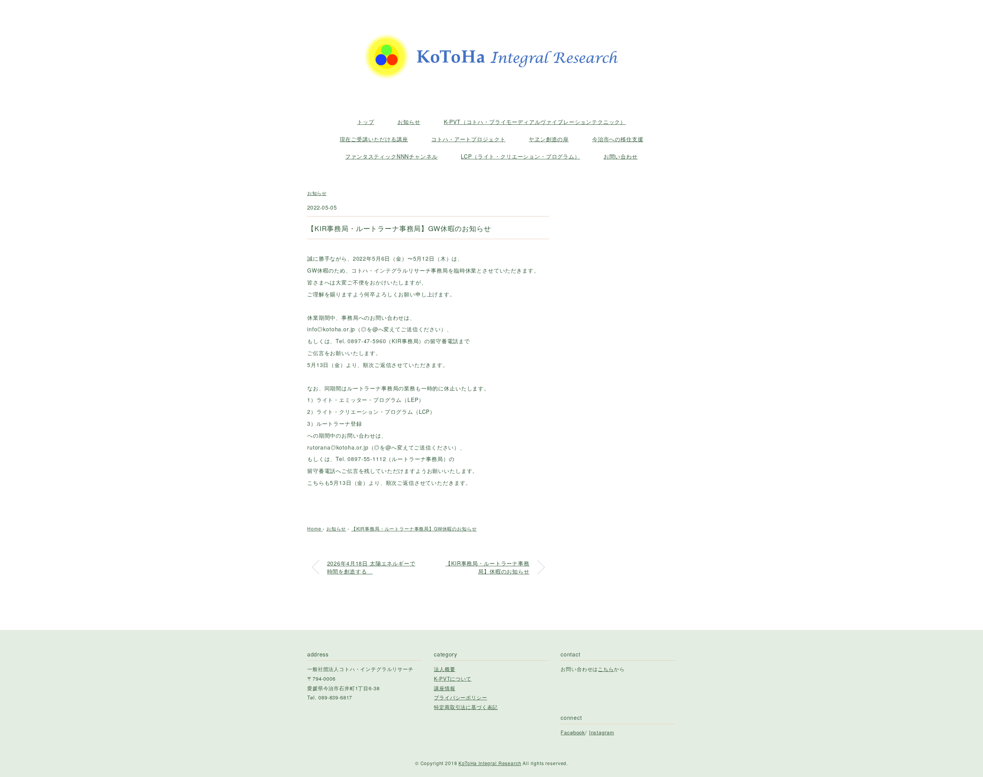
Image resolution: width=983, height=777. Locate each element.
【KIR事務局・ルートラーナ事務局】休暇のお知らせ (487, 567)
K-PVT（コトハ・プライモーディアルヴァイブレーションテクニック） (535, 122)
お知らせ (408, 122)
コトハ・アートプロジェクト (468, 139)
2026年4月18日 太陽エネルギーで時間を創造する (371, 567)
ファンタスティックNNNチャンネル (391, 156)
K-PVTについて (453, 678)
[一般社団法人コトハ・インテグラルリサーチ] (491, 28)
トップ (365, 122)
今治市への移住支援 (618, 139)
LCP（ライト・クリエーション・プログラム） (520, 156)
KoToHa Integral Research (489, 763)
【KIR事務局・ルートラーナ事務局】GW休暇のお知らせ (414, 528)
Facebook (573, 732)
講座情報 (444, 688)
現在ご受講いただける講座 (374, 139)
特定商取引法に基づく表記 (466, 707)
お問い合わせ (621, 156)
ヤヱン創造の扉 (549, 139)
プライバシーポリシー (460, 697)
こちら (606, 669)
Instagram (601, 732)
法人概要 (444, 669)
